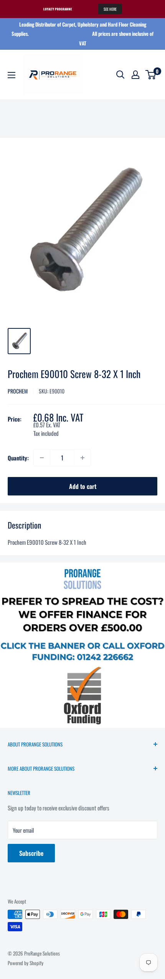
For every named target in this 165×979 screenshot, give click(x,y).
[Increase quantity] (82, 458)
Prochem (18, 391)
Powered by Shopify (25, 963)
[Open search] (120, 74)
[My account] (135, 74)
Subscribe (31, 853)
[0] (151, 74)
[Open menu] (11, 75)
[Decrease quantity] (42, 458)
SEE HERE (110, 9)
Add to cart (82, 486)
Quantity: (18, 458)
